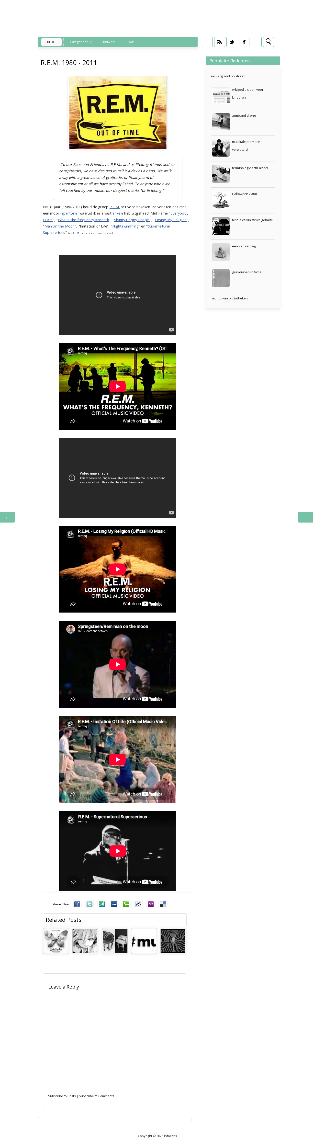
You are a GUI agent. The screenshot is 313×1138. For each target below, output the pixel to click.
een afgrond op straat (228, 76)
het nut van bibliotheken (229, 298)
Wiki (131, 42)
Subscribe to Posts (62, 1096)
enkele (117, 213)
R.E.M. (115, 206)
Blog (51, 42)
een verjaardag (244, 246)
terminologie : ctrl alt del (250, 168)
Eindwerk (108, 42)
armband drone (244, 115)
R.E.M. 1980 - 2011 (69, 62)
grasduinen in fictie (246, 272)
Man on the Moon (60, 226)
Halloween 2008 (244, 194)
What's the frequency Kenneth (83, 219)
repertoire (69, 213)
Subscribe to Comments (96, 1096)
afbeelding (106, 233)
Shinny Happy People (132, 219)
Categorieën (79, 42)
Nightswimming (125, 226)
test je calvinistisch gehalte (252, 220)
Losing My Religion (171, 219)
